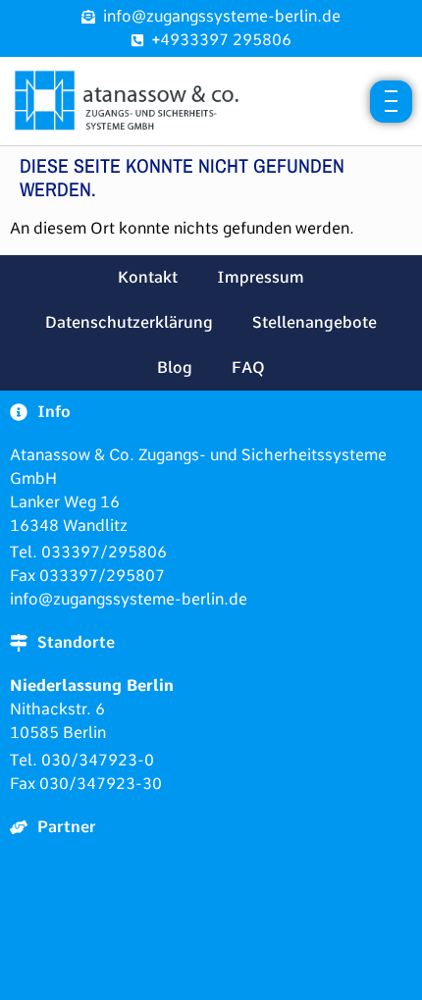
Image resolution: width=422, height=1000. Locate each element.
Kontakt (148, 277)
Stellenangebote (314, 322)
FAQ (248, 367)
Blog (174, 367)
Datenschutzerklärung (129, 322)
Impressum (260, 277)
